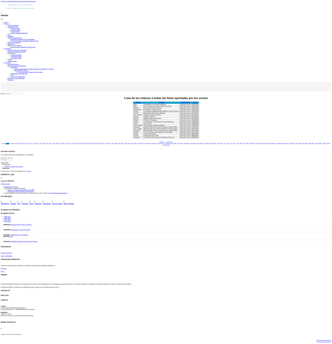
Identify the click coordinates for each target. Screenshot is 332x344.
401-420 (127, 143)
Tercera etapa (15, 31)
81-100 (23, 143)
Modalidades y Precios (11, 187)
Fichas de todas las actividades (17, 50)
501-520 (160, 143)
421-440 (134, 143)
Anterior (162, 142)
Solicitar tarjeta (5, 184)
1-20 (2, 143)
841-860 (272, 143)
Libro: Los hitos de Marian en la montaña (30, 72)
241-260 (75, 143)
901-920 (291, 143)
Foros (2, 271)
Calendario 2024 (16, 55)
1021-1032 (166, 145)
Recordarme (6, 164)
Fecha (195, 102)
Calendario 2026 (16, 58)
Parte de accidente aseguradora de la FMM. (21, 190)
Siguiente (169, 142)
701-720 (226, 143)
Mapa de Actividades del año (16, 52)
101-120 (29, 143)
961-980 (311, 143)
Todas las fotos (12, 61)
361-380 (114, 143)
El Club (6, 24)
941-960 (305, 143)
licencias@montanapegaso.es (58, 193)
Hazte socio (11, 44)
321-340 (101, 143)
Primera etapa (15, 28)
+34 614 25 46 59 (6, 297)
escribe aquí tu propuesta (67, 287)
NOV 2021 (7, 220)
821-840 (265, 143)
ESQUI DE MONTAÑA (18, 77)
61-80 (17, 143)
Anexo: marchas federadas (19, 33)
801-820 (259, 143)
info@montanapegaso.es (8, 301)
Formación (7, 63)
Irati (12, 236)
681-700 (219, 143)
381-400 (121, 143)
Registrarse (6, 168)
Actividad (161, 102)
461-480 (147, 143)
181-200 (55, 143)
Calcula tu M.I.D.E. (6, 253)
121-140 (35, 143)
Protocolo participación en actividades (22, 39)
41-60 (12, 143)
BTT (12, 75)
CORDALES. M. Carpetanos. (19, 235)
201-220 (61, 143)
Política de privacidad (326, 340)
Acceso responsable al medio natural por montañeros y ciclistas (34, 69)
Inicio (5, 22)
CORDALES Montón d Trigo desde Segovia (24, 241)
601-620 (193, 143)
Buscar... (3, 93)
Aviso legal (318, 340)
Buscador (10, 80)
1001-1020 (326, 143)
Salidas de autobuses (14, 42)
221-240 (68, 143)
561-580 (180, 143)
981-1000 (318, 143)
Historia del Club (13, 27)
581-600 (186, 143)
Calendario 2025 (16, 56)
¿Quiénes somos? (13, 25)
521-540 (167, 143)
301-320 (94, 143)
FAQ (9, 34)
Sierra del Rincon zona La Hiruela (21, 224)
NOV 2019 (7, 221)
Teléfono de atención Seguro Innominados (21, 191)
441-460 (140, 143)
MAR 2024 (7, 218)
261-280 (81, 143)
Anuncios (3, 268)
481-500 (153, 143)
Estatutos (10, 36)
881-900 (285, 143)
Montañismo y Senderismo (19, 73)
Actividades (7, 49)
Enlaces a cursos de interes (16, 78)
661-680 (213, 143)
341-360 (107, 143)
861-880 (278, 143)
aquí (29, 171)
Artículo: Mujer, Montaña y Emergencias (23, 47)
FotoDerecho (185, 102)
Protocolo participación (15, 38)
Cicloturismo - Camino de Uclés (20, 230)
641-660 (206, 143)
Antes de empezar (13, 64)
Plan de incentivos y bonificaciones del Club (24, 41)
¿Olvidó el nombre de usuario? (13, 166)
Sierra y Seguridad (6, 256)
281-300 (88, 143)
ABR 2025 (7, 216)
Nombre (138, 102)
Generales (14, 67)
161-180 (48, 143)
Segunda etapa (15, 30)
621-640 (199, 143)
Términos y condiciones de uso (324, 342)
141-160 (42, 143)
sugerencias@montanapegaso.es (11, 303)
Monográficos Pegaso (21, 70)
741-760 (239, 143)
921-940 (298, 143)
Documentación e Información (17, 66)
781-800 (252, 143)
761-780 (245, 143)
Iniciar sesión (4, 162)
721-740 (232, 143)
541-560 (173, 143)
